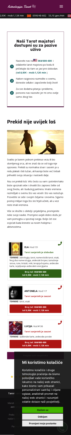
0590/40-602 (47, 15)
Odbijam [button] (42, 416)
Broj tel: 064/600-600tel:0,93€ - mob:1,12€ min (35, 272)
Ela (26, 245)
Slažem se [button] (42, 410)
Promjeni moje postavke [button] (42, 423)
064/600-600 (45, 60)
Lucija (28, 324)
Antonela (30, 289)
